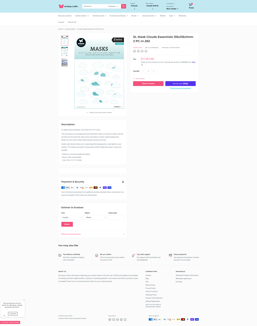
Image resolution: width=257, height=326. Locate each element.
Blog (147, 279)
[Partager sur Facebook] (134, 51)
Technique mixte (98, 16)
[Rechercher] (123, 6)
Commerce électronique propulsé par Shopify (72, 318)
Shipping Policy (151, 295)
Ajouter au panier (148, 83)
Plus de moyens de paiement (180, 88)
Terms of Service (151, 291)
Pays (63, 213)
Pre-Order (179, 282)
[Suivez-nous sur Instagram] (117, 319)
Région (87, 213)
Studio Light (137, 47)
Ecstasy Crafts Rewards (154, 298)
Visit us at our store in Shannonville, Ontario (153, 306)
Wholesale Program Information (187, 275)
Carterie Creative (81, 16)
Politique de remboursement (71, 234)
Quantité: (136, 71)
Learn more (12, 313)
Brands (133, 16)
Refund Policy (150, 285)
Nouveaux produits (65, 16)
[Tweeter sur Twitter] (142, 51)
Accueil (60, 29)
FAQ (147, 282)
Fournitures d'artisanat (118, 16)
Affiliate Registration (153, 301)
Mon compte (171, 9)
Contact (148, 275)
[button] (139, 78)
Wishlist (163, 16)
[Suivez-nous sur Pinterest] (121, 319)
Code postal (112, 213)
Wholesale (182, 16)
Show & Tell (72, 22)
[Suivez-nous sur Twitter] (113, 319)
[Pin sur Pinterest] (138, 51)
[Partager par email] (146, 51)
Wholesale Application (183, 279)
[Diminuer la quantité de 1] (143, 71)
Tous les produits (70, 29)
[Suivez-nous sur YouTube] (125, 319)
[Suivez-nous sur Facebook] (109, 319)
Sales (171, 16)
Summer (61, 22)
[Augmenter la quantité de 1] (154, 71)
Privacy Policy (151, 288)
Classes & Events (148, 16)
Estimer (67, 224)
